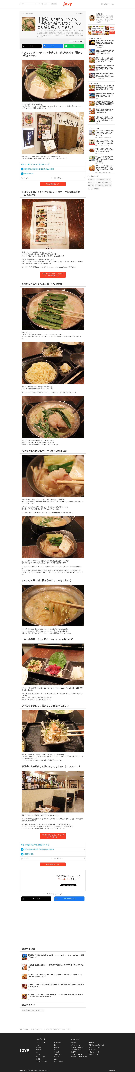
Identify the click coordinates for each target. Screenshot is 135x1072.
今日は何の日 (57, 1042)
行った (38, 178)
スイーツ (56, 1056)
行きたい (71, 178)
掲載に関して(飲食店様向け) (79, 1056)
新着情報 (38, 1047)
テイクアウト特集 (41, 1061)
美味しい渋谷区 (58, 1061)
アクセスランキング (95, 38)
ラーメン (56, 1049)
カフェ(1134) (108, 185)
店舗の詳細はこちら (52, 184)
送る (74, 46)
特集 (37, 1045)
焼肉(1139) (91, 185)
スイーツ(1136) (99, 185)
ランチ (42, 1010)
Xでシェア (36, 899)
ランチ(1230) (99, 182)
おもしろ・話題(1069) (93, 188)
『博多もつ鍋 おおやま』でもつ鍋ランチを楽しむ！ (53, 836)
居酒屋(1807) (91, 182)
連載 (55, 1045)
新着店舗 (56, 1047)
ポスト (31, 46)
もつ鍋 (37, 1010)
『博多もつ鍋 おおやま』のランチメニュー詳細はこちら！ (53, 274)
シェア (52, 46)
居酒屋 (38, 1059)
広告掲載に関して (76, 1049)
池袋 (33, 1010)
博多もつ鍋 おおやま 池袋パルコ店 (35, 164)
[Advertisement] (53, 925)
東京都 (23, 1010)
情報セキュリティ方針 (77, 1047)
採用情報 (73, 1052)
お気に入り (77, 41)
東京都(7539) (91, 179)
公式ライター (92, 1049)
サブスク (38, 1049)
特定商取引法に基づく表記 (96, 1045)
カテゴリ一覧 (40, 1039)
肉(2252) (108, 179)
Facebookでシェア (69, 899)
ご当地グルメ (57, 1054)
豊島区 (28, 1010)
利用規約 (91, 1042)
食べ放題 (56, 1052)
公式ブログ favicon (76, 1054)
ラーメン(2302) (100, 179)
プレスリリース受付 (94, 1047)
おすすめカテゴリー (94, 176)
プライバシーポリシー (77, 1045)
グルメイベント (40, 1042)
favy (21, 1029)
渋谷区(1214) (108, 182)
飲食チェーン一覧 (94, 1052)
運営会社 (73, 1042)
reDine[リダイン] (93, 1054)
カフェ (56, 1059)
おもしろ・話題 (40, 1056)
